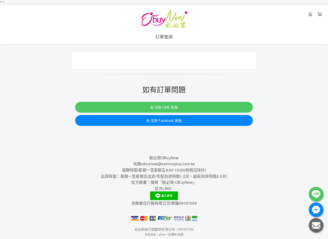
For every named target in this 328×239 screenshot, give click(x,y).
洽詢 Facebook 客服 (166, 120)
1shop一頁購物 (167, 234)
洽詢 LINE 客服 (165, 107)
